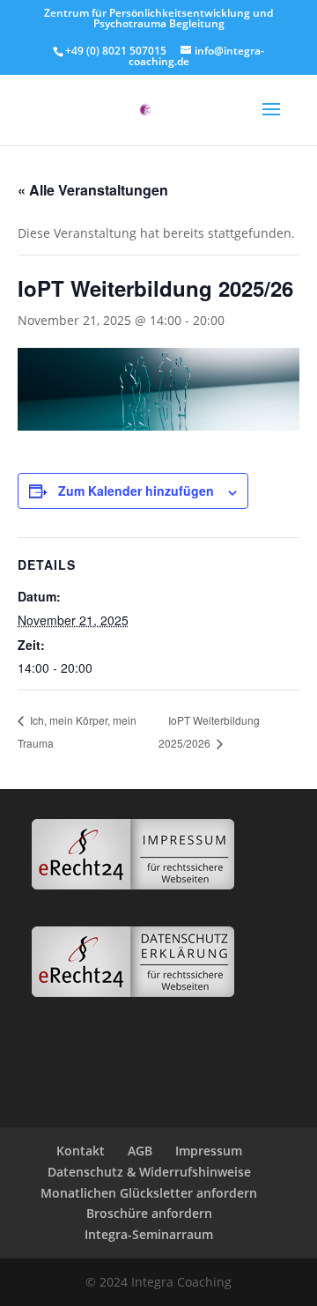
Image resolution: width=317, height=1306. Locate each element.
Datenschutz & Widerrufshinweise (149, 1171)
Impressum (208, 1150)
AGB (140, 1150)
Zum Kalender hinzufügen (136, 490)
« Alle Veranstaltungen (93, 190)
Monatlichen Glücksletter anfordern (149, 1192)
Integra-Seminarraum (149, 1234)
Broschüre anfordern (149, 1213)
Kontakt (80, 1150)
